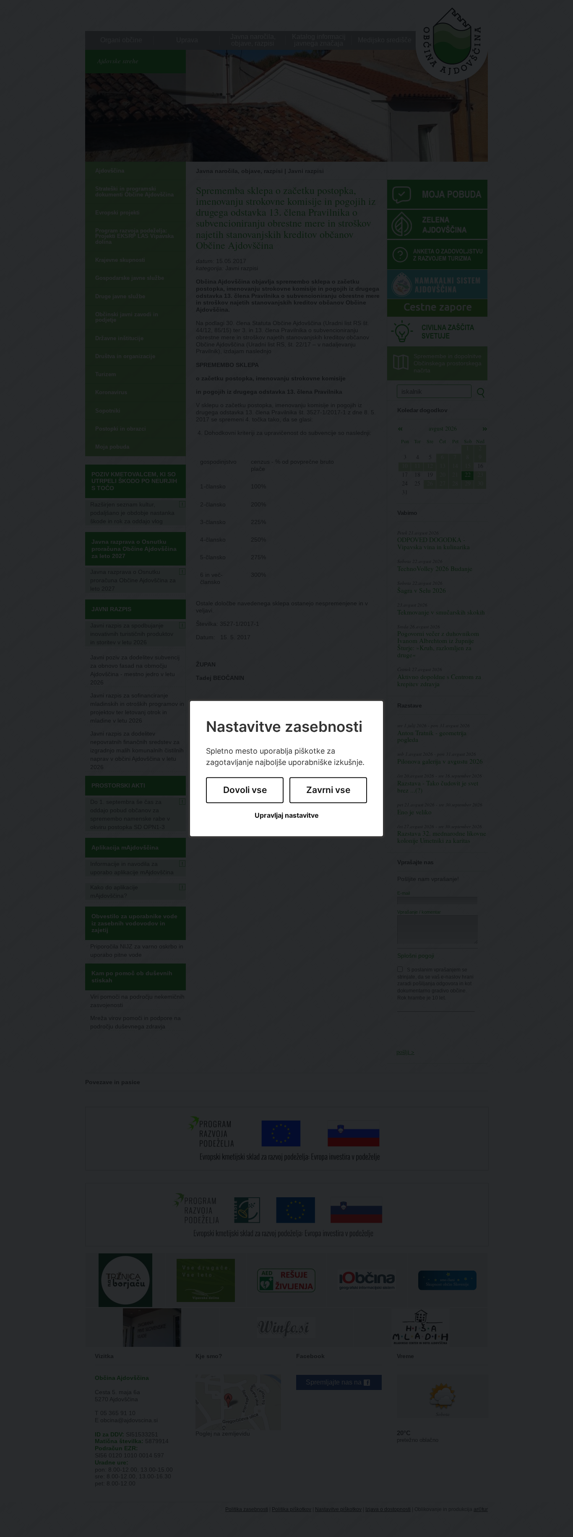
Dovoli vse (245, 790)
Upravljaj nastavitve (287, 815)
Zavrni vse (328, 790)
